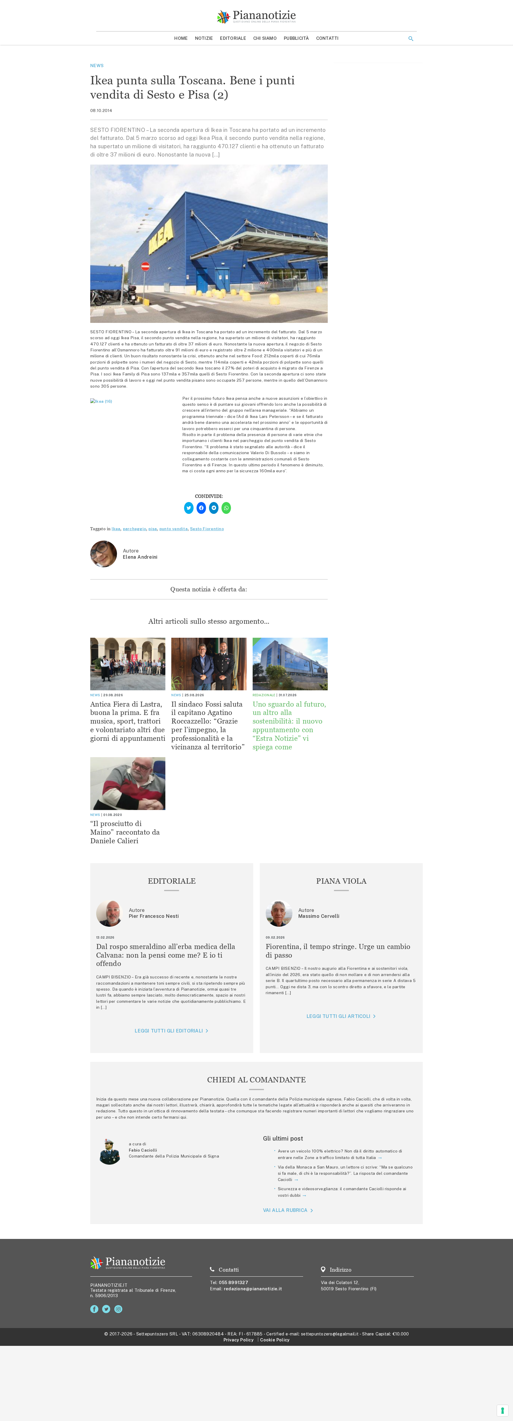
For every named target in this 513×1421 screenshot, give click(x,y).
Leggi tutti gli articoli (338, 1016)
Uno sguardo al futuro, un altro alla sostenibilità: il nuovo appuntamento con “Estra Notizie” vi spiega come (289, 725)
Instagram (119, 1309)
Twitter (107, 1309)
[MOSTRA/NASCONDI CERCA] (411, 38)
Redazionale (264, 695)
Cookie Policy (274, 1339)
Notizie (204, 38)
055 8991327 (233, 1282)
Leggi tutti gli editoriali (169, 1031)
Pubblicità (296, 38)
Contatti (327, 38)
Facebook (95, 1309)
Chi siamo (265, 38)
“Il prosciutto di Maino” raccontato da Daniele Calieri (125, 832)
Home (181, 38)
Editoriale (233, 38)
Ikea (116, 528)
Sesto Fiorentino (207, 528)
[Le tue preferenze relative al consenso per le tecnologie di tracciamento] (502, 1410)
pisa (152, 528)
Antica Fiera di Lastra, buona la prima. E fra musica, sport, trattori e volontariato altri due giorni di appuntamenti (127, 721)
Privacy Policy (239, 1339)
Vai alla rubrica (285, 1210)
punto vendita (173, 528)
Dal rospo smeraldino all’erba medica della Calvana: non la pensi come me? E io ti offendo (165, 955)
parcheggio (134, 528)
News (97, 65)
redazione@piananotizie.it (253, 1288)
